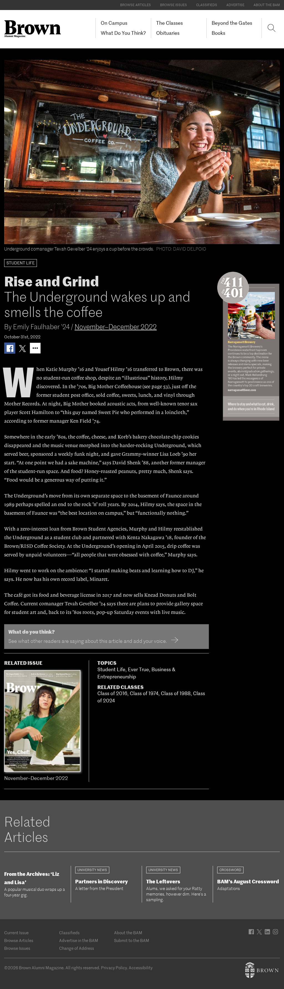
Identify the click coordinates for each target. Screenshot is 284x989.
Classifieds (206, 5)
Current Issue (16, 932)
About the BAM (266, 5)
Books (218, 33)
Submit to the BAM (131, 940)
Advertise (235, 5)
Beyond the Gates (232, 23)
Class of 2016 (112, 693)
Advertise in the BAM (78, 940)
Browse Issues (173, 5)
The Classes (169, 23)
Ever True (138, 669)
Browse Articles (135, 5)
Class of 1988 (176, 693)
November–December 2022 (116, 327)
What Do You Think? (123, 33)
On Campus (114, 23)
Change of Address (76, 948)
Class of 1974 (144, 693)
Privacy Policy (114, 967)
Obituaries (167, 33)
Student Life (111, 669)
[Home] (34, 29)
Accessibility (141, 967)
